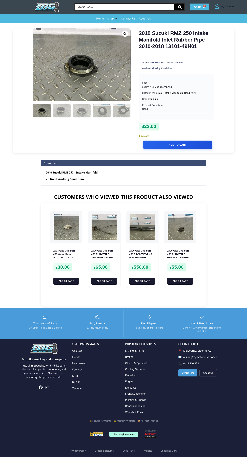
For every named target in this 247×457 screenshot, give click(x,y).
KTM (75, 375)
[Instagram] (47, 387)
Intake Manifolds (173, 92)
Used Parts (190, 92)
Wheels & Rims (134, 412)
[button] (112, 18)
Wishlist (147, 450)
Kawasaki (77, 369)
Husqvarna (78, 363)
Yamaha (76, 388)
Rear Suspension (135, 406)
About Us (208, 372)
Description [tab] (50, 163)
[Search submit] (180, 7)
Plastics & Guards (135, 400)
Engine (129, 381)
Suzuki (154, 99)
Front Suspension (135, 393)
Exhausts (130, 387)
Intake (158, 92)
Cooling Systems (135, 369)
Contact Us (188, 372)
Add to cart (178, 144)
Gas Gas (77, 350)
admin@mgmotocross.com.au (200, 357)
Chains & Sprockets (137, 363)
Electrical (130, 375)
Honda (76, 357)
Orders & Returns (104, 450)
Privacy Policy (78, 450)
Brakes (129, 356)
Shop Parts (128, 450)
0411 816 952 (191, 363)
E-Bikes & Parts (134, 350)
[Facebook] (41, 387)
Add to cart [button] (66, 281)
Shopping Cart (169, 450)
